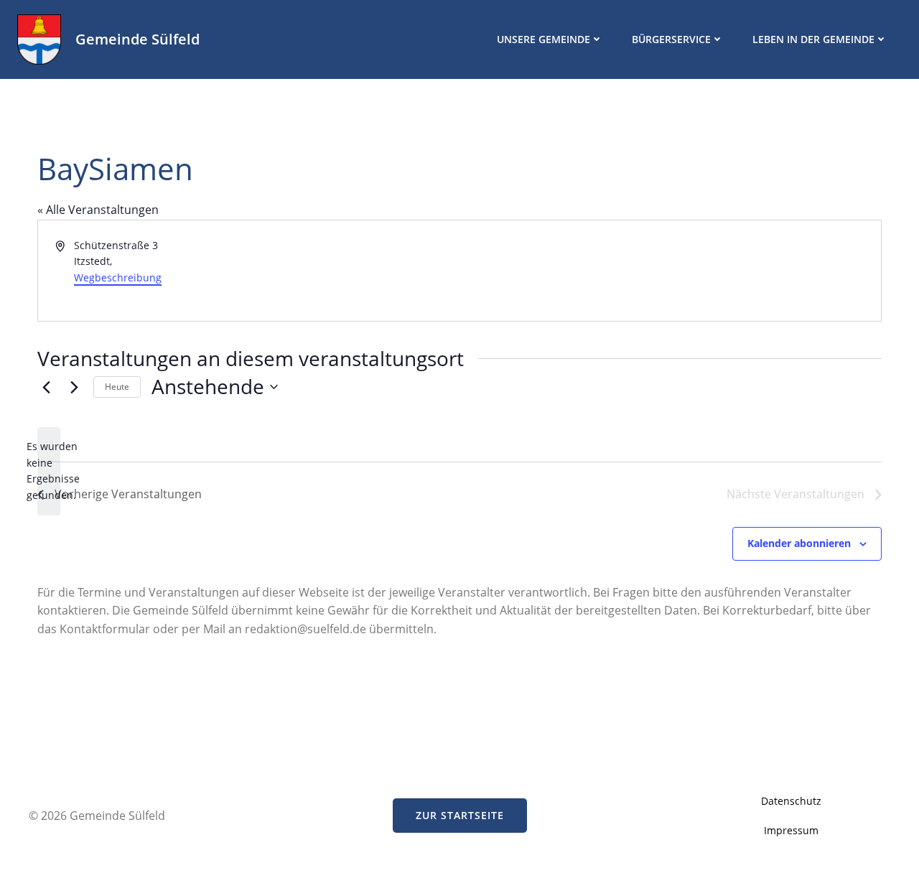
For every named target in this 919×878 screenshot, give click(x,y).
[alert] (48, 471)
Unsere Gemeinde (543, 39)
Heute (117, 386)
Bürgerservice (671, 39)
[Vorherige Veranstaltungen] (46, 387)
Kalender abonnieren (799, 543)
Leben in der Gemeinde (813, 39)
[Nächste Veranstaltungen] (74, 387)
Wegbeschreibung (118, 277)
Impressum (791, 830)
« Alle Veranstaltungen (98, 210)
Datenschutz (791, 801)
